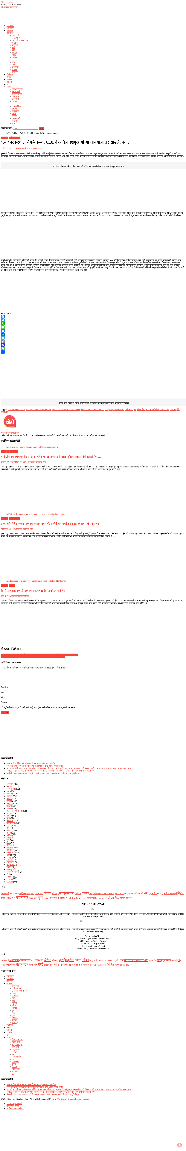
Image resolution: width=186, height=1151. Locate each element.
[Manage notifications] (179, 1145)
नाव (3, 692)
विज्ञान (14, 116)
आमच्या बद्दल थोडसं (14, 1103)
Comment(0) (37, 149)
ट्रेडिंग (9, 82)
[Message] (93, 327)
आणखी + (10, 87)
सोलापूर (15, 72)
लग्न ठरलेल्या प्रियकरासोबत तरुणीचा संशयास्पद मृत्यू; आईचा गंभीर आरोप (35, 766)
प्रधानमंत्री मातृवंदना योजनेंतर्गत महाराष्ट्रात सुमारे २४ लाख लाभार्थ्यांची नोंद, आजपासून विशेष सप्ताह (39, 655)
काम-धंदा (15, 96)
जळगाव (15, 45)
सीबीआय (4, 412)
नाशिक (14, 57)
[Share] (93, 352)
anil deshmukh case (16, 409)
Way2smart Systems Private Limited (72, 1099)
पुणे (13, 60)
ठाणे (13, 47)
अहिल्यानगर (16, 38)
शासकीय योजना (13, 872)
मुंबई (13, 65)
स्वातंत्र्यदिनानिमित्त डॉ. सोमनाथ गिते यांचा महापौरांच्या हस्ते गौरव (31, 763)
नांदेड (14, 55)
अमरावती (15, 35)
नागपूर (14, 52)
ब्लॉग (14, 113)
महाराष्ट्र (10, 33)
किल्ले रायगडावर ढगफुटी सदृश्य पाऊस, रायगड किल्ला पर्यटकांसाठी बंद (33, 590)
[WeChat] (93, 348)
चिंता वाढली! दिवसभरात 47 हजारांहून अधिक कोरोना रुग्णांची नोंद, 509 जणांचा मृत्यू (33, 657)
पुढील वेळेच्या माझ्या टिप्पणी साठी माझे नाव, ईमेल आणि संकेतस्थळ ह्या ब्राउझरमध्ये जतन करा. (40, 707)
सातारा (14, 69)
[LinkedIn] (93, 334)
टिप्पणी (4, 687)
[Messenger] (93, 331)
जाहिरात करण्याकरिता (15, 1108)
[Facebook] (93, 316)
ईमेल (3, 697)
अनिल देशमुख (130, 409)
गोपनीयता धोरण (13, 1106)
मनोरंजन (10, 30)
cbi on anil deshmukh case (92, 409)
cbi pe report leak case (114, 409)
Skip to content (7, 2)
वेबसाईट (4, 702)
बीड (13, 62)
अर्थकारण (10, 28)
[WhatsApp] (93, 323)
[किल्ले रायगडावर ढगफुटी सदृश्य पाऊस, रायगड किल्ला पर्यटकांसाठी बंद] (93, 581)
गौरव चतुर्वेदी (174, 409)
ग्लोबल (9, 79)
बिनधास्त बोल (17, 89)
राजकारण (10, 25)
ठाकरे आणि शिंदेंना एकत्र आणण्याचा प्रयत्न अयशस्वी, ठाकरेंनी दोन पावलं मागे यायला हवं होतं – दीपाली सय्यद (50, 523)
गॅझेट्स (14, 108)
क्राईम (14, 101)
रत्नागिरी (15, 67)
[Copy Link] (93, 341)
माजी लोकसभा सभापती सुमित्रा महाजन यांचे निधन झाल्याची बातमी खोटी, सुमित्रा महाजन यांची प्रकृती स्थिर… (51, 456)
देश (8, 84)
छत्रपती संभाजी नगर (20, 40)
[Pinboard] (93, 345)
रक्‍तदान (15, 121)
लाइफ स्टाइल (17, 94)
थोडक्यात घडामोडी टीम (22, 149)
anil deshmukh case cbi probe (38, 409)
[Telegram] (93, 338)
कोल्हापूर (15, 43)
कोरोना (4, 451)
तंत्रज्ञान (15, 99)
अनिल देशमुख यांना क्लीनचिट (148, 409)
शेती (13, 104)
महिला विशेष (16, 106)
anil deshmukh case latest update (66, 409)
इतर (13, 123)
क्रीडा (9, 77)
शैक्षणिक (10, 74)
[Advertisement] (93, 16)
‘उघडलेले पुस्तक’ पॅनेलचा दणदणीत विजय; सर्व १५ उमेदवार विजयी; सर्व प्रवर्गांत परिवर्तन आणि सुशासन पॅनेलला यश (50, 771)
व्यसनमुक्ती (16, 118)
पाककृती (15, 111)
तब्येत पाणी (16, 91)
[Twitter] (93, 320)
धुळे (13, 50)
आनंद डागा (164, 409)
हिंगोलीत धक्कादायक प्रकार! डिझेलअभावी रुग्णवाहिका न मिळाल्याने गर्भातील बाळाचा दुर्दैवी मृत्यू (43, 773)
